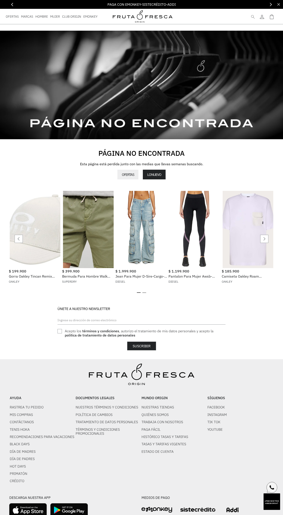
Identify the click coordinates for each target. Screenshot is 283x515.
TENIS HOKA (20, 429)
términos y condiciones (100, 331)
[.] (262, 16)
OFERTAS (128, 174)
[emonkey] (157, 510)
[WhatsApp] (271, 487)
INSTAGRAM (217, 415)
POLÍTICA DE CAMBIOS (94, 415)
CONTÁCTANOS (22, 422)
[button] (139, 292)
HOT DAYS (18, 466)
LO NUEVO (154, 174)
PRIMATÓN (18, 474)
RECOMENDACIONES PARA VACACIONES (42, 437)
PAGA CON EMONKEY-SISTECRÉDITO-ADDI (141, 4)
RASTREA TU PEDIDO (27, 407)
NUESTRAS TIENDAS (158, 407)
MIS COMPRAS (21, 415)
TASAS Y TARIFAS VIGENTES (164, 444)
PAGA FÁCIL (151, 429)
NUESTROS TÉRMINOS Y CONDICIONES (107, 407)
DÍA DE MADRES (23, 451)
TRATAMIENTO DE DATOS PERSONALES (107, 422)
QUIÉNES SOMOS (155, 415)
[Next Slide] (271, 4)
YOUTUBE (215, 429)
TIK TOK (213, 422)
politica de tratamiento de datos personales (100, 335)
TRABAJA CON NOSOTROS (162, 422)
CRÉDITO (17, 481)
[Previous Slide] (12, 4)
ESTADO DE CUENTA (158, 451)
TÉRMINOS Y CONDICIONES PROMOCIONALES (98, 431)
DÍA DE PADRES (22, 459)
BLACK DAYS (20, 444)
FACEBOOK (216, 407)
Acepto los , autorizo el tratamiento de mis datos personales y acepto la (139, 333)
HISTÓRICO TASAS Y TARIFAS (165, 437)
